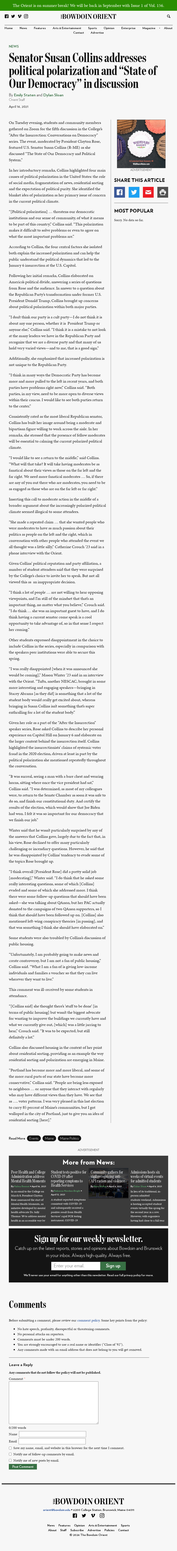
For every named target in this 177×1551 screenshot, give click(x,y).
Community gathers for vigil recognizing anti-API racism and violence (108, 1176)
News (23, 28)
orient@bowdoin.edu (56, 1510)
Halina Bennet (22, 1186)
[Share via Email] (148, 192)
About (168, 28)
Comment (17, 1378)
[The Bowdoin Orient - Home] (88, 16)
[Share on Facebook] (119, 192)
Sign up (113, 1265)
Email (13, 1441)
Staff (63, 1530)
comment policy (88, 1320)
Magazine (148, 28)
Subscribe (77, 1530)
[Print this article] (162, 192)
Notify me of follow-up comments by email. (43, 1454)
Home (9, 28)
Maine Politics (69, 1138)
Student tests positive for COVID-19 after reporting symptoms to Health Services (68, 1179)
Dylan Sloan (53, 95)
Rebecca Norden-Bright (67, 1191)
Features (40, 28)
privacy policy (132, 1275)
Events (33, 1138)
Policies (109, 1530)
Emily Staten (25, 95)
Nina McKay (100, 1186)
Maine (49, 1138)
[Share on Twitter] (134, 192)
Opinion (109, 28)
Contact (78, 32)
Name (13, 1434)
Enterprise (128, 28)
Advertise (97, 32)
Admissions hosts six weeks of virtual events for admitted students (147, 1176)
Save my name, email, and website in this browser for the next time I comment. (68, 1447)
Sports (92, 28)
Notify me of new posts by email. (36, 1460)
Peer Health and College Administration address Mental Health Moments (28, 1176)
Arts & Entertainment (67, 28)
